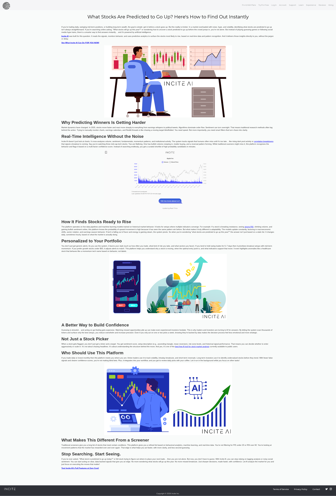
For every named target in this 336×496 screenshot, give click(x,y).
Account (282, 5)
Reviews (322, 5)
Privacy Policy (300, 489)
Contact (316, 489)
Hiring (330, 5)
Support (292, 5)
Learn (301, 5)
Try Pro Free (263, 5)
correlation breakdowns (263, 141)
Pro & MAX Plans (249, 5)
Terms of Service (281, 489)
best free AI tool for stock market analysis (192, 346)
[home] (7, 5)
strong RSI (249, 227)
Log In (274, 5)
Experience (311, 5)
